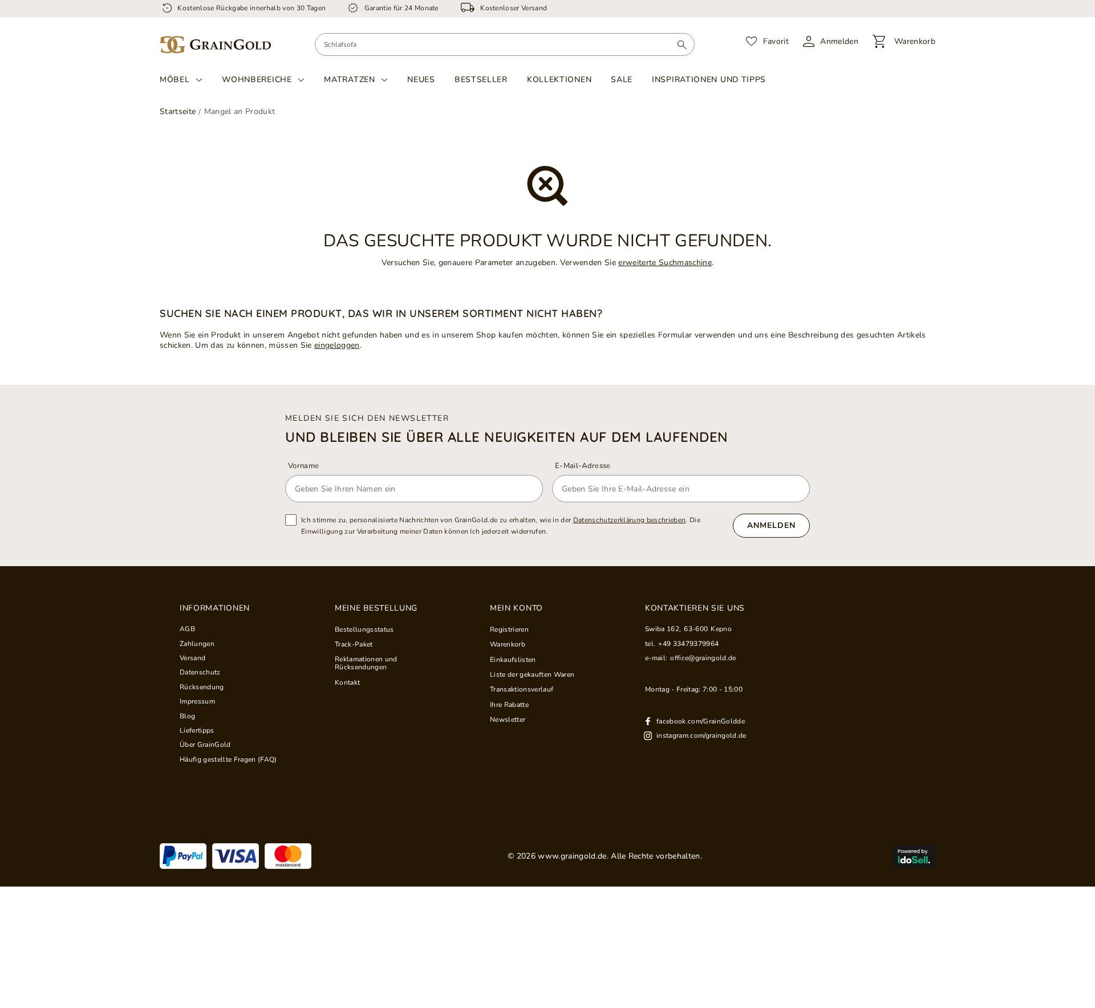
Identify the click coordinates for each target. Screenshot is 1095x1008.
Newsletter (507, 720)
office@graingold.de (703, 658)
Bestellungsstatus (364, 629)
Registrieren (509, 629)
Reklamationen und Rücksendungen (366, 663)
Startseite (178, 111)
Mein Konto (516, 608)
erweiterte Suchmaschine (665, 262)
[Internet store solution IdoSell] (914, 856)
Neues (421, 79)
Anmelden (771, 525)
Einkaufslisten (513, 660)
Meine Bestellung (376, 608)
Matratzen (349, 80)
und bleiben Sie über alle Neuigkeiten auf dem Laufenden (506, 437)
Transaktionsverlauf (521, 689)
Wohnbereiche (256, 80)
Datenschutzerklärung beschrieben (629, 520)
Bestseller (481, 79)
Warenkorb (507, 644)
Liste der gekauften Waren (532, 674)
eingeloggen (337, 345)
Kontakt (347, 682)
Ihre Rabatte (509, 705)
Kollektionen (559, 79)
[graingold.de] (215, 45)
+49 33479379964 (688, 644)
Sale (621, 79)
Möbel (175, 80)
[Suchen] (682, 44)
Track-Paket (354, 644)
